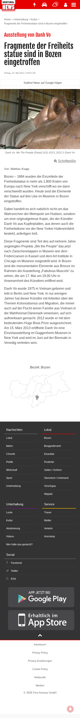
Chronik (10, 454)
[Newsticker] (34, 4)
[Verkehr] (44, 4)
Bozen (47, 438)
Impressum (40, 644)
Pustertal (49, 462)
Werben (40, 685)
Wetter (47, 520)
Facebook (16, 562)
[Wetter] (55, 4)
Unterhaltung (21, 19)
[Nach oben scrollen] (40, 635)
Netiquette (40, 677)
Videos (10, 536)
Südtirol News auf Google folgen (43, 82)
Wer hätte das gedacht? (19, 544)
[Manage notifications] (70, 709)
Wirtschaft (11, 470)
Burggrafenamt (52, 446)
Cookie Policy (40, 669)
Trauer (47, 512)
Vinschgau (50, 486)
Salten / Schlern (53, 470)
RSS (13, 578)
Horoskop (49, 536)
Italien (9, 446)
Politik (9, 462)
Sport (9, 478)
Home (7, 19)
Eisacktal (49, 454)
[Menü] (75, 4)
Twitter (14, 570)
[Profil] (65, 4)
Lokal (9, 438)
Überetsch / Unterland (56, 478)
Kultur (34, 19)
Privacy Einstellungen (40, 660)
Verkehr (48, 528)
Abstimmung (13, 528)
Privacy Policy (40, 652)
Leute (9, 512)
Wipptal (48, 494)
